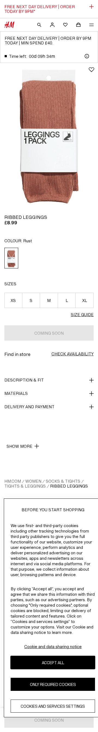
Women (33, 481)
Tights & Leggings (25, 486)
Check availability (72, 354)
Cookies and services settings (53, 706)
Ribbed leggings (69, 486)
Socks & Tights (63, 481)
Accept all (53, 662)
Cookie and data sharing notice (53, 646)
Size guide (82, 314)
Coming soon (49, 333)
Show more (19, 446)
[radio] (11, 258)
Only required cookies (53, 684)
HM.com (12, 481)
